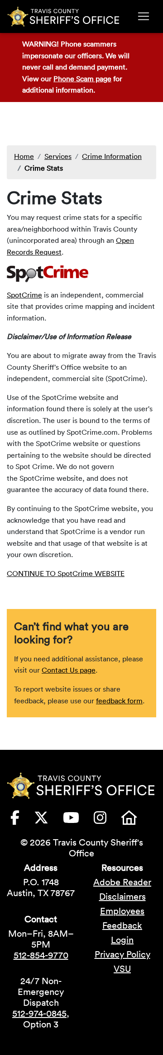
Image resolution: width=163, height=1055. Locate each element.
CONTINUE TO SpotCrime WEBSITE (66, 573)
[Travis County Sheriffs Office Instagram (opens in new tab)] (107, 820)
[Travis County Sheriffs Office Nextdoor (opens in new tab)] (136, 820)
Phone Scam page (82, 78)
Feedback (122, 925)
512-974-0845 (39, 1013)
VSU (122, 968)
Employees (122, 911)
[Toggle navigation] (143, 16)
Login (122, 939)
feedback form (119, 700)
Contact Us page (69, 669)
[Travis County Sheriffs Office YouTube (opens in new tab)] (78, 820)
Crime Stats (43, 167)
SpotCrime (24, 294)
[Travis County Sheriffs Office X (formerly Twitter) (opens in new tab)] (48, 820)
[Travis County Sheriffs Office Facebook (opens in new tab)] (22, 820)
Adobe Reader (122, 882)
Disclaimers (122, 896)
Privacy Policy (122, 954)
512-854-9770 (41, 955)
